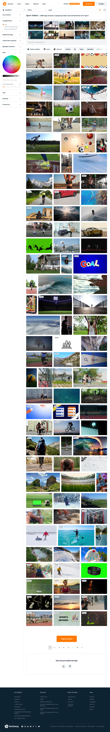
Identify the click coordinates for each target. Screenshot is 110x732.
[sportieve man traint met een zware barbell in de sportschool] (94, 516)
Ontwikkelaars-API (19, 709)
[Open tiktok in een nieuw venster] (33, 726)
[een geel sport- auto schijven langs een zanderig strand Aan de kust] (94, 229)
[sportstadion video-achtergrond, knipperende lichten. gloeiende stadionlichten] (55, 304)
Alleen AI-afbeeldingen (11, 27)
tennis (81, 49)
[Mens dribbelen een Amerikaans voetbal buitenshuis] (66, 125)
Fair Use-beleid (100, 726)
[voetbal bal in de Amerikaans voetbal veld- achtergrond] (67, 109)
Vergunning (43, 697)
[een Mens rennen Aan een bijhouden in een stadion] (93, 412)
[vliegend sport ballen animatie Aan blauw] (39, 412)
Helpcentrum (71, 697)
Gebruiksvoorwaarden (80, 726)
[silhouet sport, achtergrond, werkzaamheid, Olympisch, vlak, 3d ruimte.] (39, 245)
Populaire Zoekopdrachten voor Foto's (49, 709)
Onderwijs (17, 707)
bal (75, 49)
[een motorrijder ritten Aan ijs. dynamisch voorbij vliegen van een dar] (94, 213)
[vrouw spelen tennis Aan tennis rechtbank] (67, 245)
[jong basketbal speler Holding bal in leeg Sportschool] (94, 109)
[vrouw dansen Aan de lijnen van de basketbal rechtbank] (101, 535)
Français (92, 707)
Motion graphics (35, 49)
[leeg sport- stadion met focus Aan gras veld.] (78, 482)
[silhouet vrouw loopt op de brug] (90, 304)
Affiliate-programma (46, 702)
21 (77, 647)
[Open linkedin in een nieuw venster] (28, 726)
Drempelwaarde (8, 84)
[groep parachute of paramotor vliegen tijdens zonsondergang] (67, 602)
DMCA (42, 699)
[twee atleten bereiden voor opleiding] (39, 618)
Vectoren (10, 4)
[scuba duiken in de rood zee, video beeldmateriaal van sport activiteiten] (94, 197)
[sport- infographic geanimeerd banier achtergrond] (66, 412)
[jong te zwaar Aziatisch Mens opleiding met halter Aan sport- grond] (39, 516)
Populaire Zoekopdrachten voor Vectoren (49, 705)
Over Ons (70, 702)
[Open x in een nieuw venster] (36, 726)
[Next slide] (104, 49)
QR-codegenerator (19, 718)
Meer (44, 4)
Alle (6, 24)
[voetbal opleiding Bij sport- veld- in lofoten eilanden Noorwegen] (94, 500)
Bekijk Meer (97, 35)
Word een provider (70, 705)
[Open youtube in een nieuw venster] (39, 726)
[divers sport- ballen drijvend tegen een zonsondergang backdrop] (78, 142)
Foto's (19, 4)
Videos (27, 4)
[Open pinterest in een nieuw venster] (30, 726)
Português (93, 702)
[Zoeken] (100, 10)
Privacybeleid (91, 726)
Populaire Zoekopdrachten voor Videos (49, 713)
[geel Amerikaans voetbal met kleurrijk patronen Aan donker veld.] (31, 377)
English (92, 697)
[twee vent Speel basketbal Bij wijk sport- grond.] (39, 396)
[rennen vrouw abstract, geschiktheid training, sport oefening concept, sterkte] (94, 586)
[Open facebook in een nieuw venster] (22, 726)
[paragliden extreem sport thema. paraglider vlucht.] (39, 181)
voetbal (68, 49)
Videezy (16, 702)
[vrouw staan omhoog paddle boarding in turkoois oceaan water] (76, 535)
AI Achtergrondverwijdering (22, 716)
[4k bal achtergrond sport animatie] (94, 60)
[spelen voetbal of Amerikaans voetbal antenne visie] (39, 586)
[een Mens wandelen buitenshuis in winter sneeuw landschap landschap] (39, 343)
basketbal (90, 49)
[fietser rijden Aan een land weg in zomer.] (39, 197)
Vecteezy (16, 699)
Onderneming (18, 704)
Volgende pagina (67, 639)
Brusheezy (17, 697)
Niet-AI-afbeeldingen (11, 29)
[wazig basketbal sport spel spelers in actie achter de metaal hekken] (55, 377)
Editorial (35, 4)
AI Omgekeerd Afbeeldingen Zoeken (22, 712)
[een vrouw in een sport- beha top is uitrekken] (67, 181)
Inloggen (101, 4)
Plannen (66, 4)
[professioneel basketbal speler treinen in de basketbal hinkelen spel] (39, 125)
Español (92, 699)
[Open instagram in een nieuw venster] (25, 726)
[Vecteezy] (4, 4)
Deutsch (92, 704)
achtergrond (101, 49)
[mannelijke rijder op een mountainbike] (67, 427)
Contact (70, 699)
